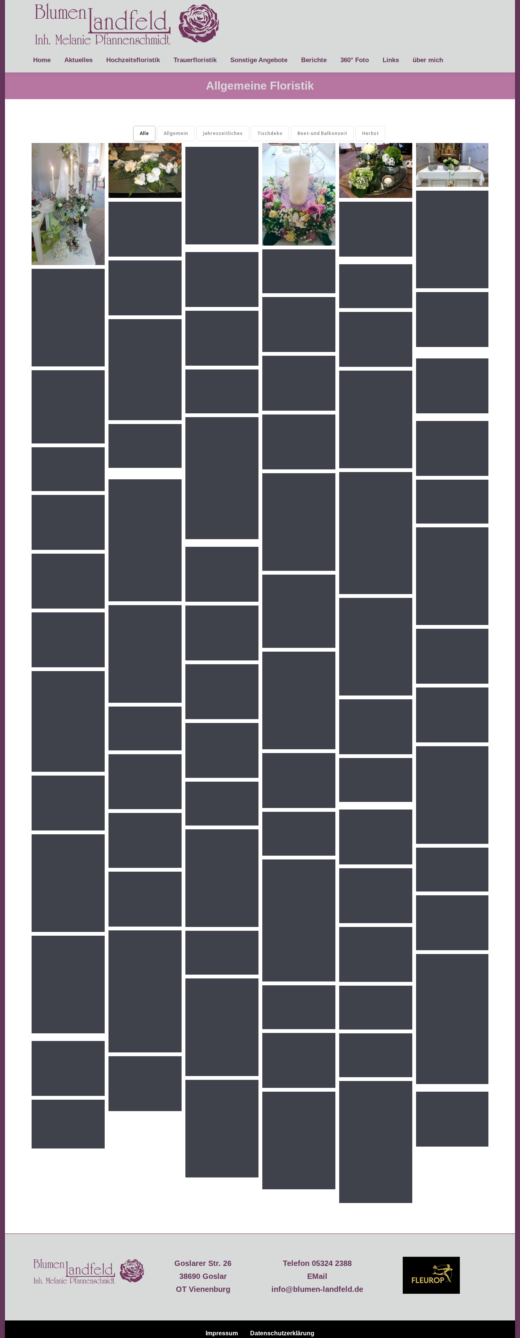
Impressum (222, 1333)
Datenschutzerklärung (282, 1333)
